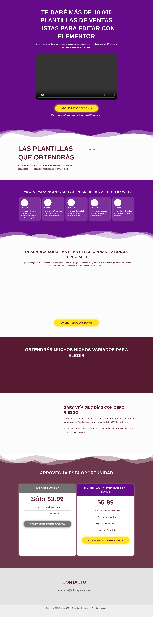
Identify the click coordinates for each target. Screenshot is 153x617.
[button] (79, 157)
